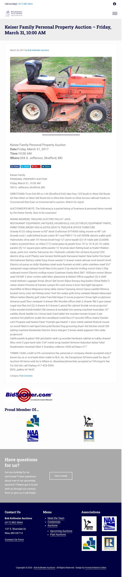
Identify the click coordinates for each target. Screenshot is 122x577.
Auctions (53, 525)
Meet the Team (56, 518)
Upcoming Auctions (61, 530)
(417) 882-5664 (25, 4)
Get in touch (61, 475)
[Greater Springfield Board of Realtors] (33, 421)
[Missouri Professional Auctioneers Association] (89, 421)
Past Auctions (25, 376)
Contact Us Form (14, 539)
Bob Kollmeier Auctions (44, 567)
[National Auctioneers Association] (33, 436)
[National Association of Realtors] (89, 436)
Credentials (54, 521)
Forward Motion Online (95, 567)
